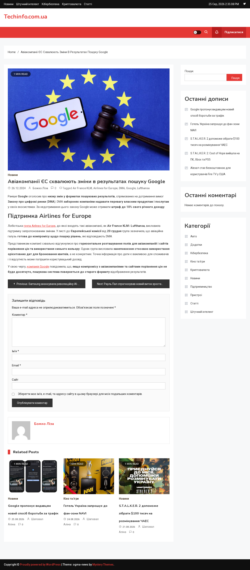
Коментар (19, 314)
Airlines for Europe (105, 188)
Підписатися (234, 32)
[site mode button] (197, 32)
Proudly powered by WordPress (40, 564)
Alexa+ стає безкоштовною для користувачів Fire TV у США (210, 171)
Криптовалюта (71, 4)
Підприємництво (201, 286)
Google (131, 188)
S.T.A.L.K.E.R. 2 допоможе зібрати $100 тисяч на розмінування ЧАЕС (138, 513)
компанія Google (38, 266)
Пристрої (196, 295)
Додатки (196, 244)
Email (16, 365)
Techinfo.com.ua (25, 17)
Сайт (15, 379)
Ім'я (15, 351)
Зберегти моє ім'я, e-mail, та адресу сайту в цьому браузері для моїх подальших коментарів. (80, 394)
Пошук (189, 71)
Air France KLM (82, 188)
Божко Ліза (40, 188)
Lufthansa (143, 188)
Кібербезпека (50, 4)
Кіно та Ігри (71, 498)
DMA (122, 188)
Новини (8, 4)
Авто (193, 236)
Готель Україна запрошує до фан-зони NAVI (214, 127)
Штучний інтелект (27, 4)
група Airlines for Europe (39, 226)
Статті (88, 4)
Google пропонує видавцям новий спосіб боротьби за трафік (212, 112)
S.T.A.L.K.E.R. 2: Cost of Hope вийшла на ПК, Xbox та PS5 (215, 156)
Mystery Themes (102, 564)
